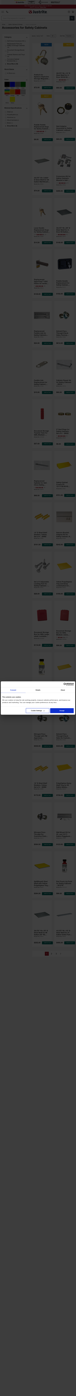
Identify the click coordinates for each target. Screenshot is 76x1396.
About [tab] (63, 690)
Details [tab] (38, 690)
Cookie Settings (36, 710)
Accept (61, 710)
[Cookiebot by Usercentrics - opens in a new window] (65, 684)
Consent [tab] (13, 690)
